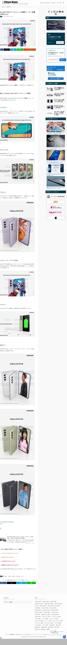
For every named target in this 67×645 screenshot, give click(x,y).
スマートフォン (58, 620)
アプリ (38, 618)
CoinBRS (4, 521)
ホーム (7, 634)
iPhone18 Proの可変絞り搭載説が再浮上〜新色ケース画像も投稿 (59, 94)
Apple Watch (49, 603)
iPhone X (55, 612)
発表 (43, 629)
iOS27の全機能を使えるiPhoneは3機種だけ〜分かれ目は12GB (59, 88)
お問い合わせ (18, 634)
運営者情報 (12, 634)
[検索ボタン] (63, 3)
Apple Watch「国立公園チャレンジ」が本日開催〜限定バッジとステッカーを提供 (59, 113)
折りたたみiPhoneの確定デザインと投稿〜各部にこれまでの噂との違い (59, 100)
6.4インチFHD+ (29, 111)
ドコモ (38, 625)
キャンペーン (54, 618)
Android (45, 601)
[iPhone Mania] (10, 2)
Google (51, 605)
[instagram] (54, 12)
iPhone (13, 576)
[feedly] (62, 12)
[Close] (1, 638)
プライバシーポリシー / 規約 (40, 634)
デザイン (58, 622)
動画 (37, 627)
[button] (7, 49)
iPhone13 (54, 610)
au (37, 605)
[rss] (56, 14)
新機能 (44, 627)
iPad (37, 607)
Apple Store (39, 603)
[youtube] (60, 12)
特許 (57, 627)
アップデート (56, 616)
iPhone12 (46, 610)
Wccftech (11, 521)
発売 (37, 629)
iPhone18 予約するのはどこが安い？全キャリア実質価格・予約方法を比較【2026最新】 (20, 537)
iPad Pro (45, 607)
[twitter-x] (51, 12)
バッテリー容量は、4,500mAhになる (13, 308)
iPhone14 (38, 612)
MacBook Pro (45, 614)
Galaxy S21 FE (12, 98)
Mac (37, 614)
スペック (48, 620)
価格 (58, 625)
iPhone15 (47, 612)
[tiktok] (57, 12)
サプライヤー (39, 620)
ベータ (45, 625)
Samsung (18, 576)
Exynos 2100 (4, 266)
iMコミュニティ (14, 568)
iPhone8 (38, 610)
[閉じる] (64, 630)
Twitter (37, 616)
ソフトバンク (39, 622)
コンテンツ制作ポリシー (28, 634)
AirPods (38, 601)
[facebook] (49, 12)
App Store (58, 603)
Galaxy (9, 576)
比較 (50, 627)
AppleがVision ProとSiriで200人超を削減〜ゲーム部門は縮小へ (59, 106)
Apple (6, 576)
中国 (52, 625)
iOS (57, 605)
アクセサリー (46, 616)
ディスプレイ (49, 622)
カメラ (22, 576)
